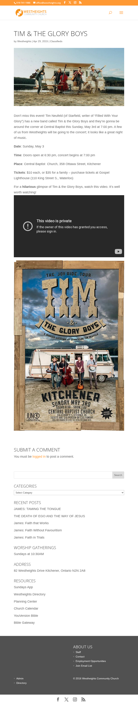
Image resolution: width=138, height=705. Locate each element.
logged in (39, 456)
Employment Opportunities (91, 661)
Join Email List (84, 665)
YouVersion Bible (26, 615)
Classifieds (56, 41)
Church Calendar (26, 608)
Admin (20, 678)
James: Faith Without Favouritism (38, 530)
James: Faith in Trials (29, 537)
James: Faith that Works (31, 523)
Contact (80, 656)
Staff (78, 652)
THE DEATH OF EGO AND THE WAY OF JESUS (49, 516)
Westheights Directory (29, 594)
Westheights (24, 41)
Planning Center (25, 601)
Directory (21, 683)
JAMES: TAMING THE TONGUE (37, 509)
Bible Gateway (24, 622)
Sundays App (23, 587)
